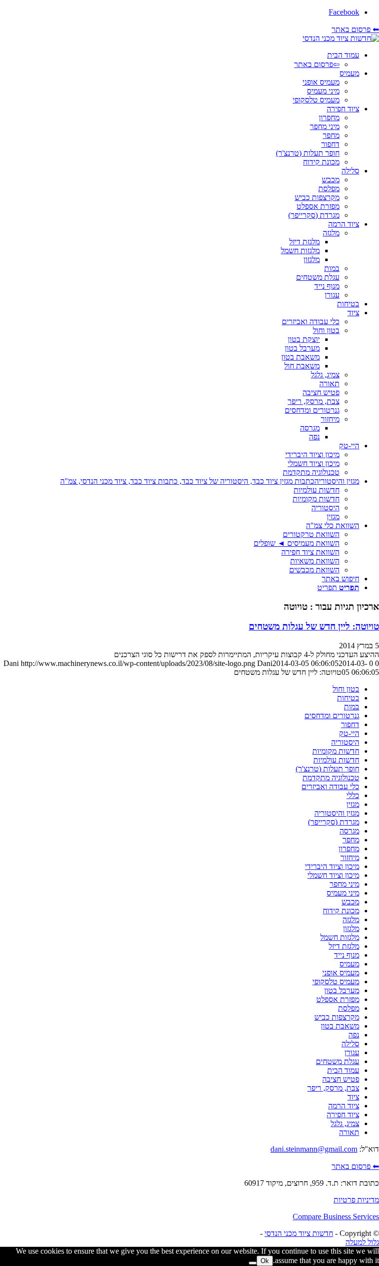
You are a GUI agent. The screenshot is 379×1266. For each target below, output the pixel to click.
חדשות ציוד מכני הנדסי (299, 1233)
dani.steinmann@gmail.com (313, 1149)
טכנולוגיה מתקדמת (331, 777)
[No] (253, 1263)
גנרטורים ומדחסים (331, 715)
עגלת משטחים (337, 1061)
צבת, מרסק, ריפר (333, 1088)
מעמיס (349, 964)
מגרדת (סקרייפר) (333, 822)
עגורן (351, 1052)
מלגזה (350, 919)
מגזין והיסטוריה (336, 813)
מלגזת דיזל (344, 946)
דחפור (350, 724)
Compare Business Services (336, 1216)
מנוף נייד (346, 955)
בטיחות (348, 698)
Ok (265, 1261)
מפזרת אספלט (337, 999)
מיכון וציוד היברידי (332, 866)
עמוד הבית (343, 1070)
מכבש (350, 902)
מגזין (352, 804)
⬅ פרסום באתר (355, 29)
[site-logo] (341, 38)
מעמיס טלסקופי (335, 981)
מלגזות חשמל (339, 937)
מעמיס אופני (340, 972)
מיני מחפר (344, 884)
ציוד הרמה (343, 1105)
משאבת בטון (340, 1026)
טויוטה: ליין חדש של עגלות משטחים (314, 626)
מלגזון (351, 928)
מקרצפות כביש (336, 1017)
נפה (353, 1035)
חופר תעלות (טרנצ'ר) (327, 769)
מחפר (350, 839)
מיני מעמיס (343, 893)
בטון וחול (346, 689)
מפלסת (348, 1008)
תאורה (349, 1132)
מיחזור (350, 857)
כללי (352, 795)
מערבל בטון (341, 990)
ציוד (353, 1097)
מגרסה (349, 831)
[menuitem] (179, 60)
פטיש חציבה (340, 1079)
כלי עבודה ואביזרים (330, 786)
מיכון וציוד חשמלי (333, 875)
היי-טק (349, 733)
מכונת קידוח (341, 910)
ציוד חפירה (343, 1114)
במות (351, 706)
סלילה (350, 1043)
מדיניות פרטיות (356, 1200)
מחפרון (349, 848)
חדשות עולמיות (336, 760)
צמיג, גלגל (345, 1123)
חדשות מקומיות (335, 751)
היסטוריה (345, 742)
